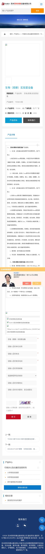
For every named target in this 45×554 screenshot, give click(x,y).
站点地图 (20, 538)
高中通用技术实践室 (14, 482)
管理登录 (27, 538)
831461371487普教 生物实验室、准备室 (23, 449)
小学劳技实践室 (13, 472)
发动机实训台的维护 (14, 500)
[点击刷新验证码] (25, 403)
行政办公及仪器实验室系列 (30, 34)
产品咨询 (13, 120)
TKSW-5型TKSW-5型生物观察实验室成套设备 (24, 439)
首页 (11, 34)
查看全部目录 (22, 487)
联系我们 (31, 120)
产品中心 (17, 34)
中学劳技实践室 (13, 477)
